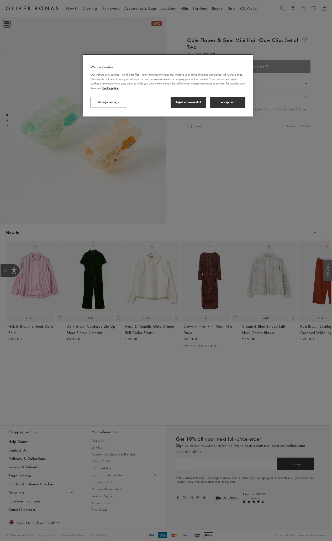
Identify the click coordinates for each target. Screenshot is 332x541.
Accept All (227, 102)
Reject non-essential (188, 102)
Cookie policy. (110, 88)
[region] (168, 85)
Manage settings (108, 102)
